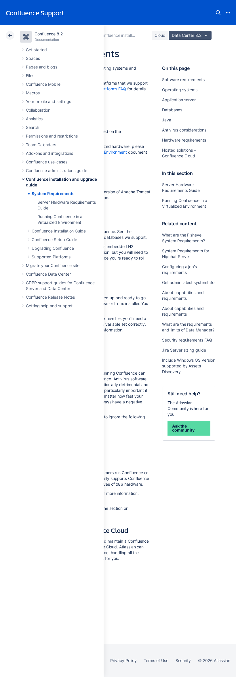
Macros (33, 92)
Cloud (160, 35)
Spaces (33, 58)
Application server (179, 99)
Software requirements (183, 79)
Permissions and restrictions (52, 136)
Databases (172, 109)
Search (218, 12)
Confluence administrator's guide (56, 170)
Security (183, 660)
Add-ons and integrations (49, 153)
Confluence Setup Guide (54, 239)
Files (30, 75)
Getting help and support (49, 305)
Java (166, 119)
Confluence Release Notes (50, 297)
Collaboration (38, 110)
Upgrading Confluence (53, 248)
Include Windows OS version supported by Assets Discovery (188, 366)
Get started (36, 49)
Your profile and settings (48, 101)
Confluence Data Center (48, 274)
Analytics (34, 118)
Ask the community (183, 428)
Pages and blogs (41, 66)
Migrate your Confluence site (52, 265)
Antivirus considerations (184, 129)
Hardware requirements (184, 140)
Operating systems (179, 89)
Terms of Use (156, 660)
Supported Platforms (51, 256)
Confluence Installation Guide (59, 230)
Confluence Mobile (43, 84)
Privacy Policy (123, 660)
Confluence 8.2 (49, 33)
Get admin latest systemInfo (188, 282)
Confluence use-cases (46, 161)
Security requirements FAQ (187, 339)
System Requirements (53, 193)
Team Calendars (41, 144)
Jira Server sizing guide (184, 350)
